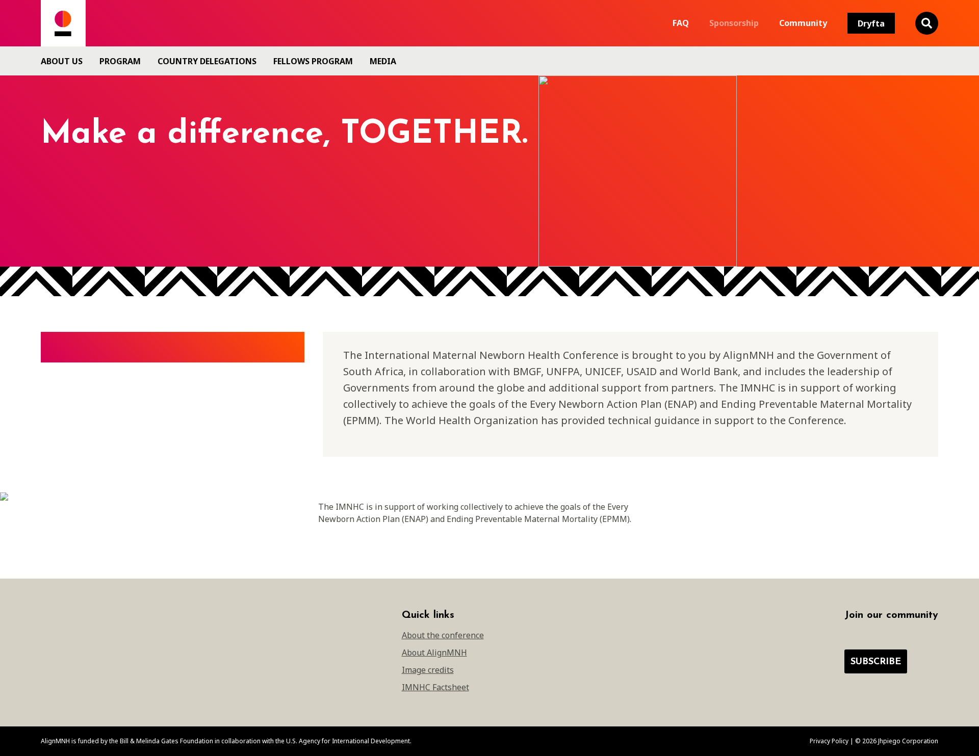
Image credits (428, 669)
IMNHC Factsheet (435, 687)
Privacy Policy (829, 741)
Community (803, 23)
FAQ (681, 23)
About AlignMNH (434, 652)
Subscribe (876, 662)
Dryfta (871, 23)
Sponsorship (734, 23)
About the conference (443, 635)
